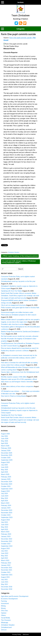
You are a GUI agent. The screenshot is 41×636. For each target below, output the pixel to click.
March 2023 (5, 532)
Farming (4, 601)
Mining (3, 606)
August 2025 (5, 462)
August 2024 (5, 491)
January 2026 (5, 450)
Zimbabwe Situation (13, 252)
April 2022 (4, 558)
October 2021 (5, 572)
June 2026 (4, 438)
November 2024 (6, 484)
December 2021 (6, 567)
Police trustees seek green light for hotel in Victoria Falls (20, 307)
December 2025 (6, 453)
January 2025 (5, 479)
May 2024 (4, 498)
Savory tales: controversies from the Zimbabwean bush (20, 372)
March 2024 (5, 503)
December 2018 (6, 587)
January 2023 (5, 536)
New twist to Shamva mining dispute (13, 396)
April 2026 (4, 443)
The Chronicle (6, 620)
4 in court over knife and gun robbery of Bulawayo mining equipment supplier (19, 261)
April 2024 (4, 500)
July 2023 (4, 522)
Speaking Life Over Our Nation (11, 291)
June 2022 (4, 553)
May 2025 (4, 469)
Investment (5, 603)
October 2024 (5, 486)
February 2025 (6, 477)
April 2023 (4, 529)
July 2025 (4, 465)
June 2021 (4, 582)
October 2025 (5, 457)
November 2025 (6, 455)
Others (3, 615)
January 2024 (5, 508)
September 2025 (6, 460)
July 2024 (4, 493)
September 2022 (6, 546)
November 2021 (6, 570)
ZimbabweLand (6, 627)
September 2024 (6, 489)
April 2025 (4, 472)
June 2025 (4, 467)
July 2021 (4, 579)
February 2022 (6, 563)
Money (3, 608)
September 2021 (6, 575)
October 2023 (5, 515)
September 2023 (6, 517)
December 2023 (6, 510)
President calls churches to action (12, 324)
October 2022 (5, 544)
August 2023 (5, 520)
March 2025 (5, 474)
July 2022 (4, 551)
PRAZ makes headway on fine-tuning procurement (20, 256)
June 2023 (4, 524)
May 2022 (4, 555)
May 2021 (4, 584)
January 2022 (5, 565)
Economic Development (9, 599)
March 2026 (5, 446)
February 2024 (6, 505)
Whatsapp (4, 622)
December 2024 (6, 481)
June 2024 (4, 496)
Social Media (5, 618)
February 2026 (6, 448)
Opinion (3, 613)
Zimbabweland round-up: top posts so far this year (18, 281)
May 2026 (4, 441)
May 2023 (4, 527)
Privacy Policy (16, 634)
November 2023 (6, 512)
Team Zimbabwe (20, 15)
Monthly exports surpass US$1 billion (14, 377)
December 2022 (6, 539)
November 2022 (6, 541)
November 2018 (6, 589)
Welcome (26, 634)
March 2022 (5, 560)
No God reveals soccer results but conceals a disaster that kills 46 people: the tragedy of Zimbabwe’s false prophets (19, 338)
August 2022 (5, 548)
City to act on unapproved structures (13, 305)
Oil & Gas (4, 610)
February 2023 (6, 534)
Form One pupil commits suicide (18, 34)
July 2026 (4, 436)
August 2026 (5, 434)
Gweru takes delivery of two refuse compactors (17, 386)
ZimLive (4, 630)
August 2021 (5, 577)
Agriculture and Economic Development (14, 596)
